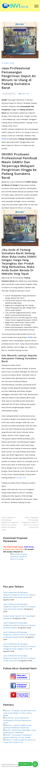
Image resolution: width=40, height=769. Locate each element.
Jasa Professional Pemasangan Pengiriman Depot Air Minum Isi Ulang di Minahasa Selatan (19, 625)
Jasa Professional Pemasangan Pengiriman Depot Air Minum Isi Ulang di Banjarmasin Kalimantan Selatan (19, 594)
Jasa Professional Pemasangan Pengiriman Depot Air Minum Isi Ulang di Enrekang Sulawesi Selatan (19, 634)
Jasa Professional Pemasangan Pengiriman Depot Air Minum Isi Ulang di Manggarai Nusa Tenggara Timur (19, 646)
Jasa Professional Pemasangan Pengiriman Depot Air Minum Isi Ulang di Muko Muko (30, 522)
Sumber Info (21, 478)
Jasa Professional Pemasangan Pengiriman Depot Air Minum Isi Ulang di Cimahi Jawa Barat (19, 658)
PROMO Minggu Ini (9, 93)
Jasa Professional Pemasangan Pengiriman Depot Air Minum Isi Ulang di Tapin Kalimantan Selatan (19, 606)
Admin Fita (25, 93)
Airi (7, 766)
